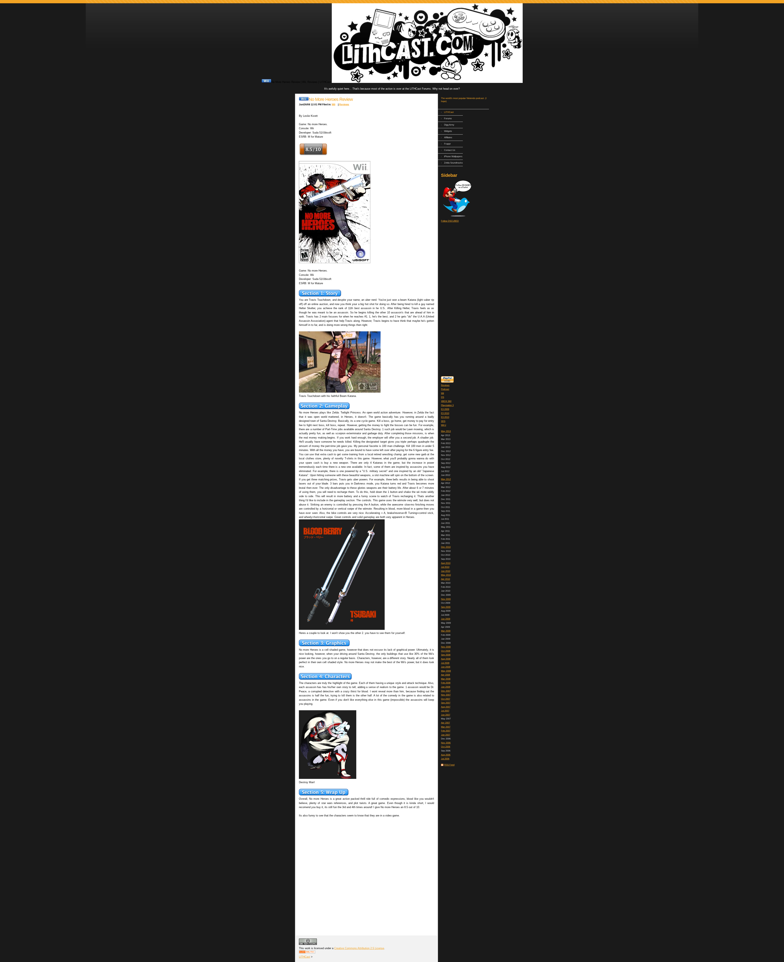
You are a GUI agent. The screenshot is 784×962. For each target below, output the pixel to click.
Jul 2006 (445, 758)
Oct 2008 (445, 651)
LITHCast (449, 112)
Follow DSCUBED (450, 221)
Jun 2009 (445, 619)
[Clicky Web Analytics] (307, 952)
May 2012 (446, 479)
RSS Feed (449, 765)
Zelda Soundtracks (453, 162)
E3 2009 (445, 409)
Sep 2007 (445, 702)
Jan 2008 (445, 687)
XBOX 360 (446, 401)
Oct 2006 (445, 746)
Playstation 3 (447, 405)
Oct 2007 (445, 699)
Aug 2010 (445, 563)
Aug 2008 (445, 659)
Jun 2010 (445, 571)
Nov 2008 (446, 647)
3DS (443, 421)
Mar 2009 (445, 631)
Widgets (448, 131)
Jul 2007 (445, 710)
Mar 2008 (445, 679)
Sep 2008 (445, 655)
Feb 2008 (445, 682)
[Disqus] (366, 872)
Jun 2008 (445, 667)
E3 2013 (445, 417)
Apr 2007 (445, 723)
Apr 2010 (445, 579)
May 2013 (446, 431)
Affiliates (448, 137)
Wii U (443, 425)
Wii (442, 393)
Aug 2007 (445, 707)
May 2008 (446, 671)
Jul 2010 (445, 567)
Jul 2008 (445, 663)
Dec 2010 (446, 547)
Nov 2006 (446, 743)
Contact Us (449, 150)
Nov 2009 (446, 599)
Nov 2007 (446, 695)
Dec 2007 (446, 691)
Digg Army (449, 125)
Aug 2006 (445, 755)
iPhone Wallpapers (453, 156)
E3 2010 (445, 413)
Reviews (445, 385)
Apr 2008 (445, 675)
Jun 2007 (445, 715)
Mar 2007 (445, 727)
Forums (448, 118)
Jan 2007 (445, 735)
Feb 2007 (445, 730)
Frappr (447, 144)
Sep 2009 (445, 607)
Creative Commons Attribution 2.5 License (359, 948)
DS (442, 397)
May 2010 (446, 575)
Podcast (445, 389)
